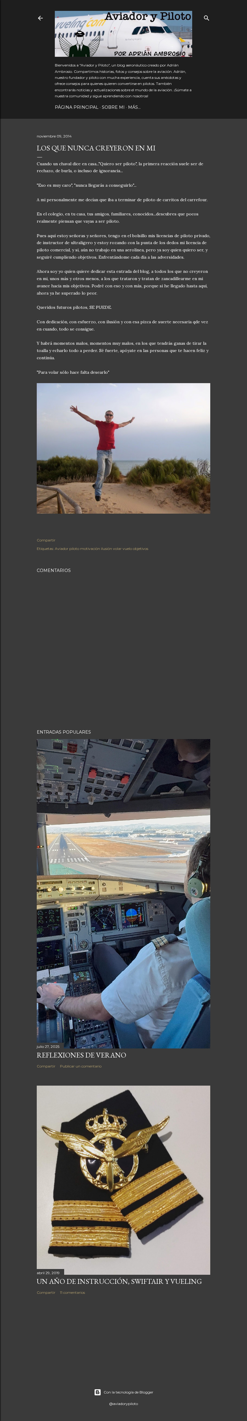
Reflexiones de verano (81, 1055)
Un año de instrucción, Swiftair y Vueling (119, 1281)
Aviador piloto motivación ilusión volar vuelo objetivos (101, 548)
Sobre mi (113, 107)
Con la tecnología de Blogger (128, 1392)
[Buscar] (206, 17)
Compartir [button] (46, 540)
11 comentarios (72, 1292)
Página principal (76, 107)
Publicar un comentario (81, 1066)
